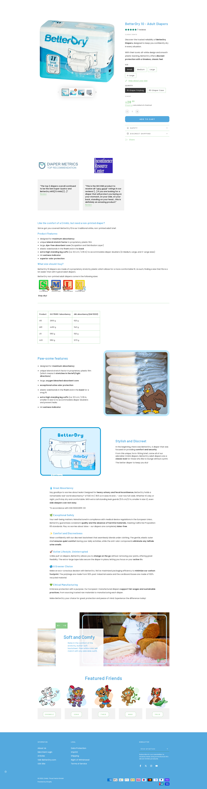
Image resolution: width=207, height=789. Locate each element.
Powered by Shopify (45, 782)
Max (130, 714)
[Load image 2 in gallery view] (73, 92)
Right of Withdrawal (80, 759)
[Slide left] (58, 92)
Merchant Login (45, 752)
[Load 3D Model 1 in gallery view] (89, 92)
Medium (142, 70)
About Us (42, 748)
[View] (49, 696)
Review (43, 194)
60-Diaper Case (156, 91)
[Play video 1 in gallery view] (81, 92)
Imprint (74, 752)
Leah (76, 714)
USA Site (41, 763)
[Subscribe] (168, 748)
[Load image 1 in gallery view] (65, 92)
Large (153, 70)
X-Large (131, 76)
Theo (103, 714)
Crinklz (49, 714)
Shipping (128, 105)
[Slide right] (96, 92)
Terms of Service (79, 763)
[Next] (65, 626)
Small (130, 70)
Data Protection (78, 748)
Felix (157, 714)
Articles (41, 755)
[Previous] (59, 626)
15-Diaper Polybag (135, 91)
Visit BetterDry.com (47, 759)
